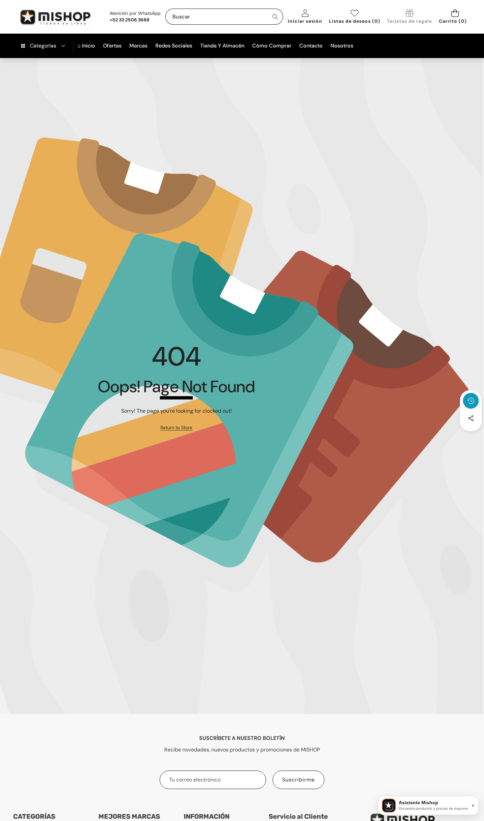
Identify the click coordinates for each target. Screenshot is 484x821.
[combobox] (224, 16)
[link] (409, 17)
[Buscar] (275, 16)
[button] (455, 16)
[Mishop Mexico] (44, 17)
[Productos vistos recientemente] (471, 401)
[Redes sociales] (471, 418)
